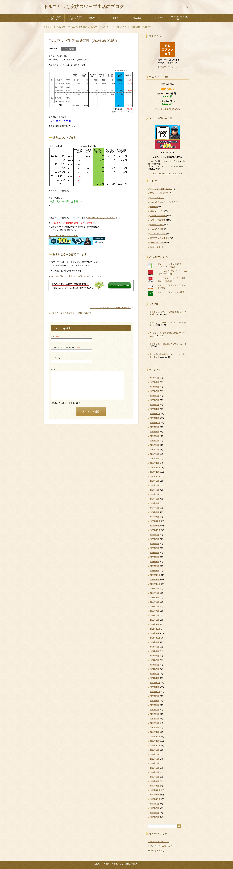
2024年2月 (154, 512)
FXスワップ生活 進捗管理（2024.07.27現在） (72, 313)
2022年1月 (154, 624)
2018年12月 (155, 790)
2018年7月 (154, 813)
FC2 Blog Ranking (156, 850)
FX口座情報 (155, 247)
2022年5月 (154, 606)
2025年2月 (154, 458)
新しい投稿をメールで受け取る (66, 403)
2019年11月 (155, 741)
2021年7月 (154, 651)
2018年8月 (154, 808)
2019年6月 (154, 763)
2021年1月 (154, 678)
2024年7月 (154, 490)
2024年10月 (155, 476)
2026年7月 (154, 382)
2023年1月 (154, 571)
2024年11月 (155, 472)
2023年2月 (154, 566)
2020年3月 (154, 723)
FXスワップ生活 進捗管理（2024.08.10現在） (110, 308)
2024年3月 (154, 508)
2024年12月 (155, 467)
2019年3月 (154, 777)
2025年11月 (155, 418)
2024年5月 (154, 499)
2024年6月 (154, 494)
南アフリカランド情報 (160, 238)
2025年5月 (154, 445)
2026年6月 (154, 387)
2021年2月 (154, 674)
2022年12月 (155, 575)
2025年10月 (155, 423)
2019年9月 (154, 750)
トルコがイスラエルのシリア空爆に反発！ (168, 344)
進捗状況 (116, 18)
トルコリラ (158, 18)
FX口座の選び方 (157, 198)
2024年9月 (154, 481)
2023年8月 (154, 539)
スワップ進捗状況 (68, 49)
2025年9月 (154, 427)
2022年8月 (154, 593)
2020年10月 (155, 692)
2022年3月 (154, 615)
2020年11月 (155, 687)
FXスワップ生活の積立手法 (75, 18)
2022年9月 (154, 588)
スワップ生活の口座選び (179, 18)
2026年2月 (154, 405)
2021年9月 (154, 642)
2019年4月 (154, 772)
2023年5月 (154, 553)
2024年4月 (154, 503)
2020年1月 (154, 732)
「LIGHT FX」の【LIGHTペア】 (101, 218)
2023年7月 (154, 544)
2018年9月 (154, 804)
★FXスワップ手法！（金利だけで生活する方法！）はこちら (75, 276)
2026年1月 (154, 409)
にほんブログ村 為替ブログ (160, 846)
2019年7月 (154, 759)
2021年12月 (155, 629)
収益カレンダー (96, 18)
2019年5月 (154, 768)
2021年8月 (154, 647)
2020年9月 (154, 696)
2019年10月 (155, 745)
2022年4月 (154, 611)
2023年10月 (155, 530)
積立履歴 (137, 18)
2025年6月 (154, 441)
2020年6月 (154, 710)
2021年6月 (154, 656)
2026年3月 (154, 400)
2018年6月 (154, 817)
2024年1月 (154, 517)
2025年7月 (154, 436)
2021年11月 (155, 633)
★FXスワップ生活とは (168, 67)
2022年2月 (154, 620)
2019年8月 (154, 754)
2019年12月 (155, 736)
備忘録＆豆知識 (157, 225)
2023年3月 (154, 562)
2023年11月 (155, 526)
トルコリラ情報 (157, 229)
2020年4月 (154, 719)
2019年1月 (154, 786)
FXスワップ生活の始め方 (54, 18)
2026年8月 (154, 378)
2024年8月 (154, 485)
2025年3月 (154, 454)
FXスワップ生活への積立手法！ (172, 292)
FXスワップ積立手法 (159, 193)
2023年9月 (154, 535)
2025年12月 (155, 414)
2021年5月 (154, 660)
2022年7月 (154, 597)
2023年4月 (154, 557)
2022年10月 (155, 584)
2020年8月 (154, 701)
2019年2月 (154, 781)
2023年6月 (154, 548)
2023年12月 (155, 521)
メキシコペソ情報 (158, 234)
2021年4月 (154, 665)
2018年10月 (155, 799)
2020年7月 (154, 705)
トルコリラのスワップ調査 (161, 202)
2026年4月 (154, 396)
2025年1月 (154, 463)
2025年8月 (154, 432)
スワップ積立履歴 (158, 220)
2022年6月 (154, 602)
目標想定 (154, 207)
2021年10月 (155, 638)
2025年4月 (154, 449)
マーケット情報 (157, 243)
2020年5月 (154, 714)
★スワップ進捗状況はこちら (167, 109)
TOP (66, 27)
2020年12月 (155, 683)
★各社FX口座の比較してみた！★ (167, 173)
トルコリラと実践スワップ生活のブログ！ (86, 6)
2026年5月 (154, 391)
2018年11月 (155, 795)
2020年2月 (154, 727)
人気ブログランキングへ (158, 842)
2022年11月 (155, 580)
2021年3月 (154, 669)
